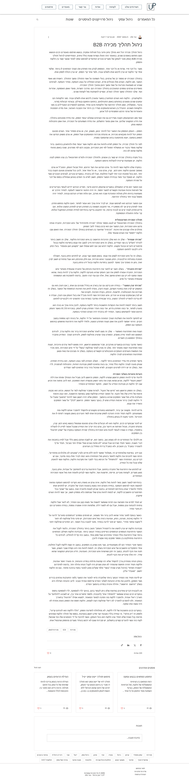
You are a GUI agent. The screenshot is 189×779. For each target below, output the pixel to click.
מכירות (73, 630)
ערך (102, 755)
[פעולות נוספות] (48, 36)
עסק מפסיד (137, 755)
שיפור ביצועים (42, 755)
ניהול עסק (85, 755)
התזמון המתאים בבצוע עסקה (137, 676)
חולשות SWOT (46, 760)
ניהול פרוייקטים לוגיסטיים (96, 19)
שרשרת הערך (143, 760)
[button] (49, 7)
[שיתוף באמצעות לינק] (122, 645)
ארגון (95, 755)
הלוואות (88, 760)
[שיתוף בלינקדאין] (128, 645)
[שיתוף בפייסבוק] (141, 645)
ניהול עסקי (125, 19)
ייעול (75, 755)
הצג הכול (37, 667)
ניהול (119, 755)
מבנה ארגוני (76, 760)
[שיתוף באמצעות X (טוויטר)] (134, 645)
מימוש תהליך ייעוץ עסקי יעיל (96, 676)
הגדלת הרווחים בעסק (57, 676)
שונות (69, 19)
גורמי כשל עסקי (62, 760)
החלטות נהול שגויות (103, 760)
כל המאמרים (146, 19)
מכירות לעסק (53, 630)
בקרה (111, 755)
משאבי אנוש (119, 760)
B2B (64, 630)
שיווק (127, 755)
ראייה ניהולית (57, 755)
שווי (68, 755)
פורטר (131, 760)
